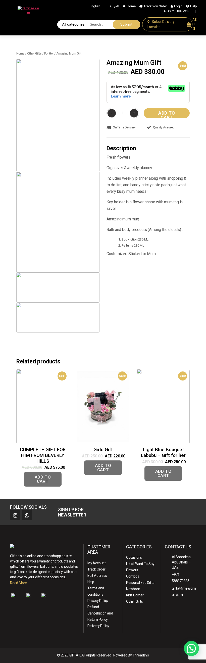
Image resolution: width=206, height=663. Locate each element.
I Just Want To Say (140, 564)
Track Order (96, 569)
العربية (114, 6)
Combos (132, 576)
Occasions (134, 557)
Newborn (133, 589)
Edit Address (97, 576)
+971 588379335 (179, 11)
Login (178, 6)
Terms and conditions (95, 591)
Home (131, 6)
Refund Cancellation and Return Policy (100, 613)
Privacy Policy (97, 601)
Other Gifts (34, 53)
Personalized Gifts (140, 583)
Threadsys (141, 655)
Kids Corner (135, 595)
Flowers (132, 570)
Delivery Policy (98, 626)
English (95, 6)
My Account (96, 563)
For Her (49, 53)
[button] (191, 648)
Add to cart (166, 114)
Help (193, 6)
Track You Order (155, 6)
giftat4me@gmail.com (184, 591)
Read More (18, 583)
